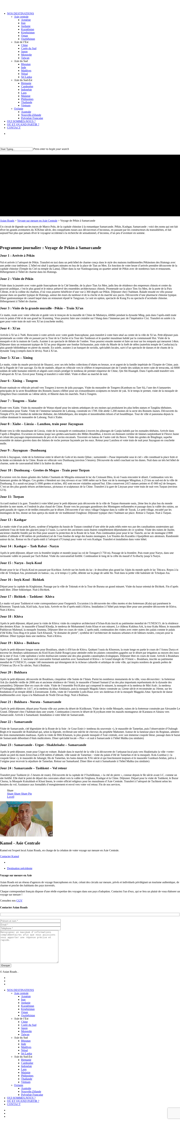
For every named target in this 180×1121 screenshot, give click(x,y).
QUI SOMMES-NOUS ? (21, 1097)
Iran (23, 999)
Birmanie (26, 1059)
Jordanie (25, 1002)
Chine (24, 1021)
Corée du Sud (28, 1024)
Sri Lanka (26, 1053)
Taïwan (25, 1034)
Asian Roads (7, 220)
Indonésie (26, 1066)
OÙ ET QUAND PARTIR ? (23, 1101)
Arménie (26, 996)
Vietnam (25, 1081)
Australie (26, 1088)
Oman (24, 1012)
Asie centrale (21, 993)
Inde (23, 1043)
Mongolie (26, 1031)
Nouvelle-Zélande (31, 1091)
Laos (24, 1069)
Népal (24, 1050)
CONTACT (14, 1104)
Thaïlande (26, 1078)
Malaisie (25, 1072)
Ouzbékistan (28, 1015)
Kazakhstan (27, 1005)
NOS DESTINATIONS (20, 990)
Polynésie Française (32, 1094)
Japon (24, 1028)
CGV (19, 900)
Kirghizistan (28, 1009)
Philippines (27, 1075)
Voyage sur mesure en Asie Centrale (37, 220)
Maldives (26, 1047)
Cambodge (27, 1062)
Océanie (18, 1085)
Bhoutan (26, 1040)
